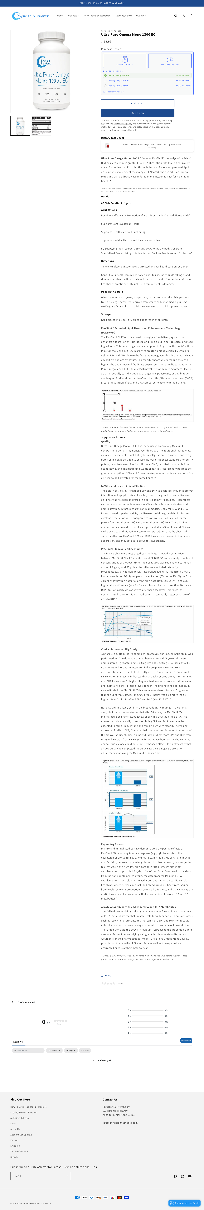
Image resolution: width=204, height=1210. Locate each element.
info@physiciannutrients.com (120, 1123)
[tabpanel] (102, 1069)
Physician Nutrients (25, 1203)
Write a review (186, 1040)
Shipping (15, 1145)
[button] (74, 15)
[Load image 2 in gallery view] (41, 126)
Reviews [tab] (18, 1041)
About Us (15, 1129)
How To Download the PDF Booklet (28, 1106)
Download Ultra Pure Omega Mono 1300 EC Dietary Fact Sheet (151, 144)
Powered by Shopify (42, 1203)
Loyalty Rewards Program (23, 1112)
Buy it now (137, 113)
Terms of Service (19, 1151)
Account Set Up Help (21, 1134)
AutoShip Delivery (19, 1117)
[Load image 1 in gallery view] (20, 126)
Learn (13, 1123)
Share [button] (108, 975)
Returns (14, 1140)
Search (14, 1156)
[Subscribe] (66, 1176)
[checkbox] (85, 1050)
